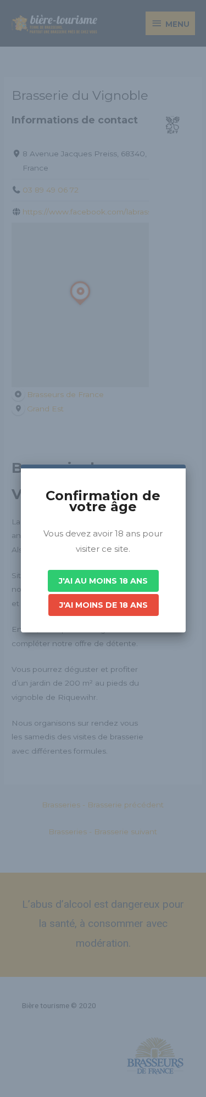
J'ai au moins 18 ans (103, 581)
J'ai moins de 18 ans (103, 605)
